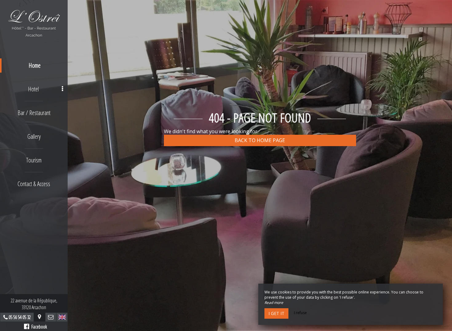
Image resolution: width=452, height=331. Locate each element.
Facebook (38, 326)
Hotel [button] (33, 89)
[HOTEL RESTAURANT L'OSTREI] (34, 23)
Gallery (34, 136)
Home (35, 65)
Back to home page (260, 140)
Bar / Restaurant (34, 113)
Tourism (34, 160)
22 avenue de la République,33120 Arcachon (34, 304)
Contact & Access (34, 184)
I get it (276, 313)
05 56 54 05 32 (20, 317)
